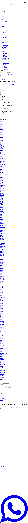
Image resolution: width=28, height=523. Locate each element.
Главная (2, 19)
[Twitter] (1, 94)
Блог (2, 17)
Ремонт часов (3, 27)
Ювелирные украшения (4, 26)
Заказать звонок (25, 7)
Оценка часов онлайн (7, 5)
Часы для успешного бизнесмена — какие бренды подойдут (7, 74)
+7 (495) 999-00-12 (2, 399)
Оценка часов (3, 15)
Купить (1, 92)
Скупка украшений (4, 47)
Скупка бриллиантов (4, 21)
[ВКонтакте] (0, 94)
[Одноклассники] (2, 94)
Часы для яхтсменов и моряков (3, 75)
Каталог (3, 10)
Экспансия (5, 408)
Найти (2, 24)
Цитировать (3, 377)
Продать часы (3, 14)
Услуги (2, 22)
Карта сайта (1, 400)
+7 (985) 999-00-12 (25, 3)
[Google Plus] (3, 94)
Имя (0, 377)
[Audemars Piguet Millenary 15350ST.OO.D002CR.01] (8, 84)
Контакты (3, 16)
